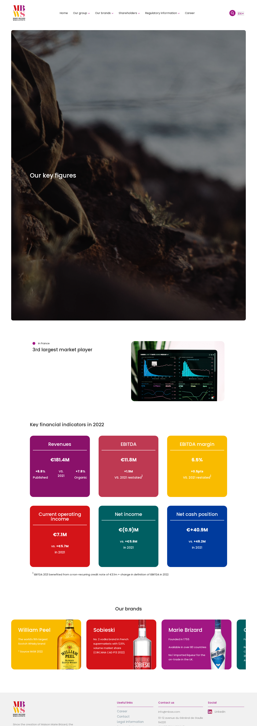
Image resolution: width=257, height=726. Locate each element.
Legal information (130, 722)
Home (64, 13)
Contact (123, 716)
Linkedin (220, 712)
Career (190, 13)
